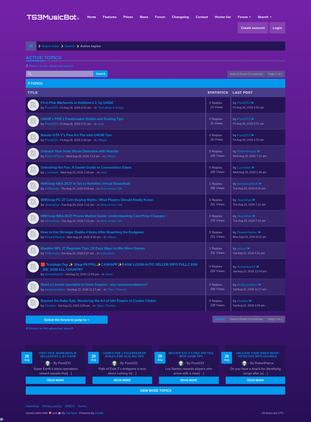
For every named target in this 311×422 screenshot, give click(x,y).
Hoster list (223, 17)
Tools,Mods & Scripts (111, 107)
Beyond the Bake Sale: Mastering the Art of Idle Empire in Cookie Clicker (98, 301)
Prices (128, 17)
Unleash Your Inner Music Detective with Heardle (79, 151)
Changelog (180, 17)
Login (277, 28)
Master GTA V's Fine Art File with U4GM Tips (76, 135)
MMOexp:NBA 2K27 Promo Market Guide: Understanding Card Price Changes (103, 216)
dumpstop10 (54, 274)
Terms (82, 406)
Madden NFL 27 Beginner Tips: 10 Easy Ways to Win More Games (93, 248)
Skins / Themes (116, 289)
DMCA (69, 406)
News (144, 17)
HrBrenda (52, 188)
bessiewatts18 (247, 183)
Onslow (50, 305)
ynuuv (241, 248)
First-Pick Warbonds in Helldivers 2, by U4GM (77, 103)
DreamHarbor (55, 237)
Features (110, 17)
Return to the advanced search (51, 66)
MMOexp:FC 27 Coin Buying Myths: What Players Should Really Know (97, 200)
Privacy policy (52, 406)
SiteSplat (71, 413)
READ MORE (55, 380)
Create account (253, 28)
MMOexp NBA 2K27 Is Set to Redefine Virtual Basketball (85, 183)
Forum (160, 17)
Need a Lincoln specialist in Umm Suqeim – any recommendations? (94, 284)
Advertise (32, 406)
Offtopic (102, 140)
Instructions (108, 253)
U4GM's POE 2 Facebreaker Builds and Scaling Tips (82, 119)
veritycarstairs (55, 289)
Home (91, 17)
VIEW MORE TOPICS (155, 390)
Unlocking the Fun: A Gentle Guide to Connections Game (86, 167)
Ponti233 (51, 107)
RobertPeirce (54, 156)
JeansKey (52, 204)
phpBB (99, 413)
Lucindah (51, 172)
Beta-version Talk (111, 188)
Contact (202, 17)
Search (263, 17)
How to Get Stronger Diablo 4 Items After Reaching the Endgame (92, 232)
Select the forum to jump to (65, 320)
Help (101, 124)
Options (220, 319)
